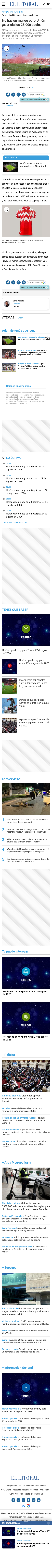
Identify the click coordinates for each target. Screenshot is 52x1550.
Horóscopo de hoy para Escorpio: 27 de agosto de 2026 (26, 514)
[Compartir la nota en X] (13, 95)
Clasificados (40, 1486)
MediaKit (45, 1520)
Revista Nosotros (26, 1486)
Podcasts (16, 1490)
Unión (20, 318)
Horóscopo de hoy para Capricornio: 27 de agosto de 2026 (26, 490)
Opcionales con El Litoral (29, 1520)
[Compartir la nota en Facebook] (8, 95)
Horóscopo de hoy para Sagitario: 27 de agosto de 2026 (27, 502)
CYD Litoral (6, 1490)
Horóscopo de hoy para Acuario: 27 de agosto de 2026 (26, 478)
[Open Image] (6, 48)
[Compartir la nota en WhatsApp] (18, 95)
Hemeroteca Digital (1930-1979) (15, 1513)
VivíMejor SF (45, 1490)
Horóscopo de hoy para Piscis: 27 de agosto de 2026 (25, 466)
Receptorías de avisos (41, 1513)
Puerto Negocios (16, 1494)
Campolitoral (11, 1486)
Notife (27, 1494)
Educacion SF (37, 1494)
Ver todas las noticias (14, 522)
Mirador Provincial (30, 1490)
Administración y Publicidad (21, 1517)
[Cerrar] (46, 99)
